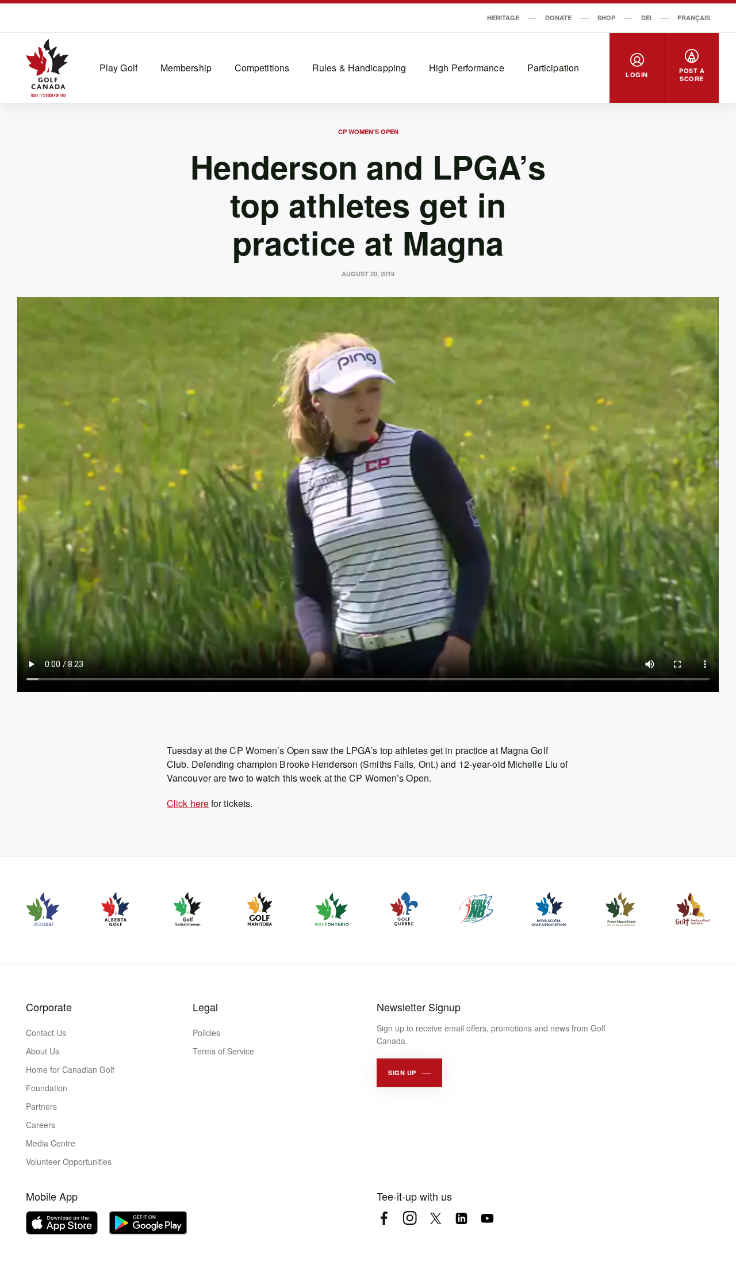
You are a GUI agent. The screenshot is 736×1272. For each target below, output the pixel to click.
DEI (646, 17)
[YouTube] (487, 1218)
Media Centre (50, 1143)
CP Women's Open (368, 131)
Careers (40, 1124)
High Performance (466, 67)
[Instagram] (409, 1218)
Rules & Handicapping (359, 67)
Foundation (46, 1088)
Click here (188, 803)
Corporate (49, 1006)
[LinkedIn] (461, 1218)
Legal (205, 1006)
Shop (606, 17)
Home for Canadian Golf (70, 1069)
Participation (553, 67)
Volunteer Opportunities (69, 1161)
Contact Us (46, 1032)
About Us (42, 1051)
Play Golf (118, 67)
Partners (41, 1106)
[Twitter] (435, 1218)
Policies (206, 1032)
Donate (558, 17)
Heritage (503, 17)
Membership (186, 67)
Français (693, 17)
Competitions (262, 67)
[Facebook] (384, 1218)
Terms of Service (223, 1051)
